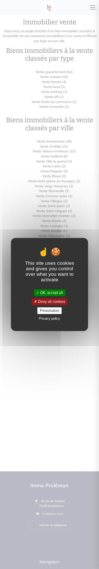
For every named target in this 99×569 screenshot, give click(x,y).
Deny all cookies (51, 302)
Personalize (49, 311)
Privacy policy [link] (49, 319)
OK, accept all (51, 293)
